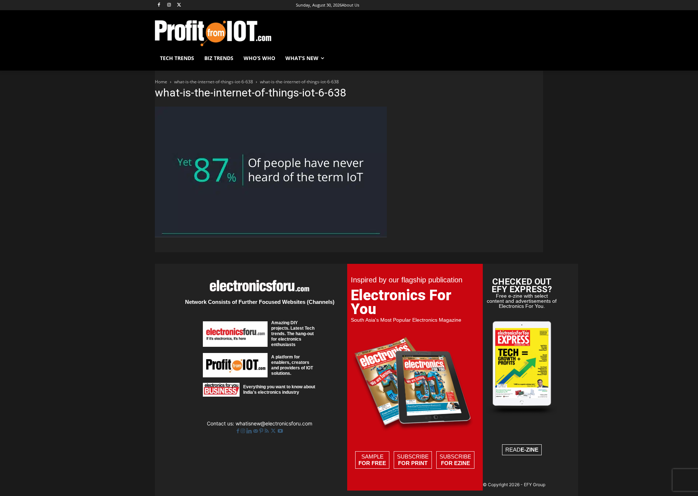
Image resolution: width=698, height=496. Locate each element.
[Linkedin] (249, 431)
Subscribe (413, 459)
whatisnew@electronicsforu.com (274, 423)
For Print (413, 463)
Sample (372, 459)
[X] (179, 5)
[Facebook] (159, 5)
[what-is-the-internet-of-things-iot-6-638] (271, 235)
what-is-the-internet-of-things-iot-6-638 (213, 82)
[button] (534, 58)
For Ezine (455, 463)
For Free (372, 463)
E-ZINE (529, 450)
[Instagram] (169, 5)
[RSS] (267, 431)
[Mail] (256, 431)
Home (161, 82)
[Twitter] (274, 431)
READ (521, 450)
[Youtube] (280, 431)
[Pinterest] (262, 431)
